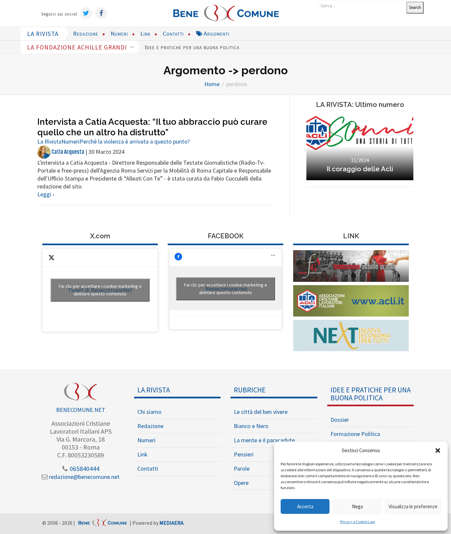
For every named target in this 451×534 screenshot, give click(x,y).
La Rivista (49, 141)
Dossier (339, 419)
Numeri (119, 33)
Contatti (173, 33)
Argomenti (215, 33)
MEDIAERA (171, 523)
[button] (437, 450)
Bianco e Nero (251, 426)
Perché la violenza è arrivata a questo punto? (135, 141)
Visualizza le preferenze (413, 506)
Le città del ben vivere (261, 412)
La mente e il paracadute (264, 440)
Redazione (85, 33)
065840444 (83, 468)
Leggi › (45, 194)
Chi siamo (149, 412)
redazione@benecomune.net (84, 477)
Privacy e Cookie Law (357, 521)
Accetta (305, 506)
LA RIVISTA (42, 34)
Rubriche (250, 389)
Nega (357, 506)
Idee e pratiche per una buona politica (192, 47)
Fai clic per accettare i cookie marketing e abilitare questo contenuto (100, 290)
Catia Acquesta (67, 152)
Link (145, 33)
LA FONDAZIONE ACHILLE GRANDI (77, 47)
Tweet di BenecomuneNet (100, 290)
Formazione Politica (355, 434)
